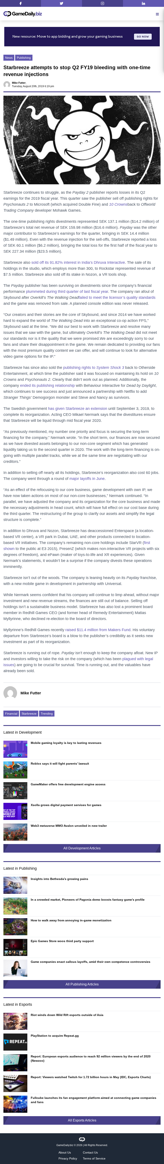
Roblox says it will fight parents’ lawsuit (60, 763)
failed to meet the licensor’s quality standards (117, 297)
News (9, 57)
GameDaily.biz (64, 1145)
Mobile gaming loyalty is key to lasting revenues (66, 743)
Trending (47, 713)
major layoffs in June (87, 478)
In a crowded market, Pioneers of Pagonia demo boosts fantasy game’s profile (88, 899)
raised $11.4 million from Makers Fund (97, 630)
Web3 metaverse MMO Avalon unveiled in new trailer (69, 825)
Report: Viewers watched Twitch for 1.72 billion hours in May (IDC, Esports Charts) (91, 1077)
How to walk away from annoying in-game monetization (71, 920)
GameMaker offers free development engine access (68, 784)
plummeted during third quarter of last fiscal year (67, 291)
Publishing (24, 57)
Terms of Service (94, 1158)
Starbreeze (29, 713)
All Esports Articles (82, 1120)
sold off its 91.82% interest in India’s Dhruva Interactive (78, 262)
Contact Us (90, 1152)
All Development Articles (82, 848)
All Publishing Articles (82, 984)
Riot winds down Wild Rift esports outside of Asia (67, 1015)
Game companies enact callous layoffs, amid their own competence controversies (90, 961)
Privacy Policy (68, 1158)
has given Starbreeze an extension (77, 408)
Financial (11, 713)
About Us (65, 1152)
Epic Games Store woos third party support (62, 941)
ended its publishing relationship (47, 385)
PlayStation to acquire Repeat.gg (55, 1035)
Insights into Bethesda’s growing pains (59, 879)
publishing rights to (93, 367)
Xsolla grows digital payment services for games (66, 805)
